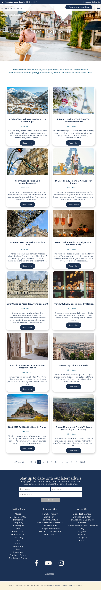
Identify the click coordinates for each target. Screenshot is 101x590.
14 (62, 462)
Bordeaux (18, 520)
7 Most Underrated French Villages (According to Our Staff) (74, 428)
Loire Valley (18, 537)
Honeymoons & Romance (50, 523)
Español (82, 534)
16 (72, 462)
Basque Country (18, 517)
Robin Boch (25, 126)
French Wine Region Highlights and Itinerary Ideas (73, 243)
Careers (82, 523)
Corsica (18, 528)
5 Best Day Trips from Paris (73, 365)
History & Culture (50, 520)
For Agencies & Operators (82, 520)
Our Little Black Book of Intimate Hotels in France (27, 366)
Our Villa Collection (82, 517)
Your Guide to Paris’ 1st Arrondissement (27, 304)
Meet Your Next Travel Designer (82, 526)
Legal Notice (50, 574)
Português (82, 537)
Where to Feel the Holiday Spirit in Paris (27, 243)
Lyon (18, 540)
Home (4, 15)
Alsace (18, 514)
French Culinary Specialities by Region (74, 304)
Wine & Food (50, 534)
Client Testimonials (82, 514)
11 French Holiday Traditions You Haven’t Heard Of (73, 120)
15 (67, 462)
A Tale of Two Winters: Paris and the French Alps (27, 120)
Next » (83, 462)
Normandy (18, 546)
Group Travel (50, 517)
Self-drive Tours (50, 526)
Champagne (18, 526)
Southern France (18, 555)
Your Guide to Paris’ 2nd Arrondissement (27, 182)
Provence (18, 552)
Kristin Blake (71, 126)
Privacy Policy (54, 585)
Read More (27, 143)
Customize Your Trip (79, 7)
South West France (18, 558)
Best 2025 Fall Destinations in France (27, 427)
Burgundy (18, 523)
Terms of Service (70, 585)
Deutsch (82, 540)
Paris (18, 549)
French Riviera (18, 534)
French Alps (18, 531)
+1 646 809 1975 (31, 2)
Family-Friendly (50, 514)
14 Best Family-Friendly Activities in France (73, 182)
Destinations (15, 15)
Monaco (18, 543)
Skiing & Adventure (50, 528)
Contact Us (86, 2)
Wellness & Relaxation (50, 531)
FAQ (82, 528)
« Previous (19, 462)
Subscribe (96, 2)
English (82, 531)
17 (76, 462)
